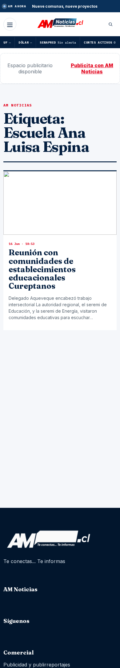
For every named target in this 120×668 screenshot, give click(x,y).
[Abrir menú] (9, 24)
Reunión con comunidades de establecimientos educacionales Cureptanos (42, 269)
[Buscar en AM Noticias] (110, 24)
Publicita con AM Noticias (92, 68)
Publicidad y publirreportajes (36, 665)
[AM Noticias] (60, 24)
